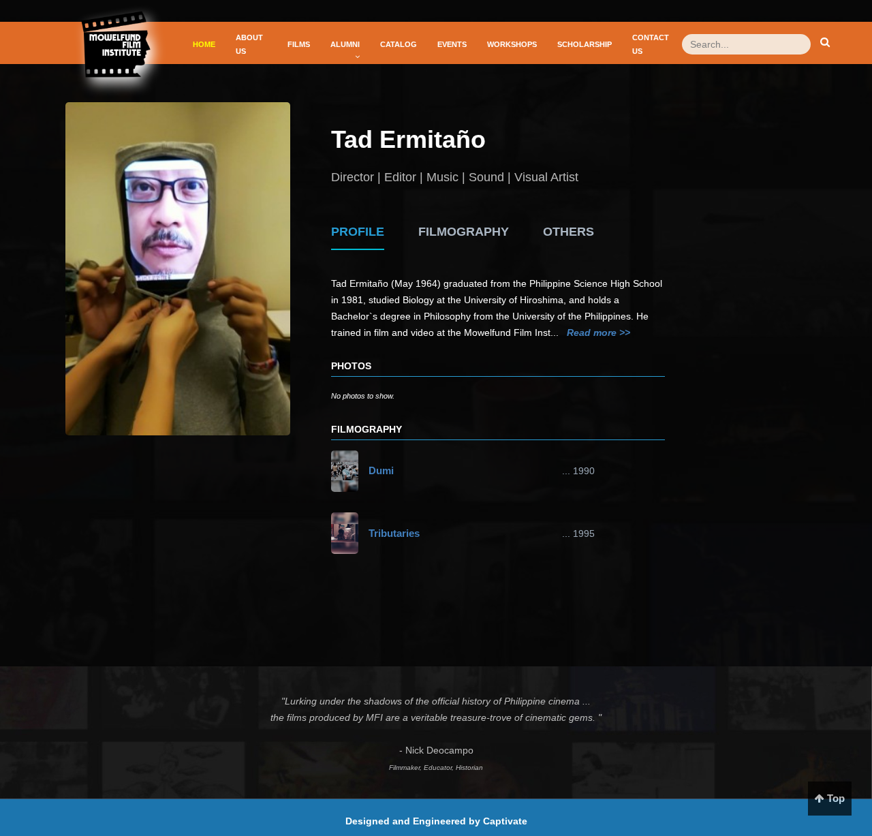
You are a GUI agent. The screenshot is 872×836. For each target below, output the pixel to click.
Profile (357, 231)
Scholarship (584, 44)
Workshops (512, 44)
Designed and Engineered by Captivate (436, 821)
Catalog (398, 44)
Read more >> (598, 332)
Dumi (381, 470)
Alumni (345, 44)
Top (834, 798)
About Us (249, 44)
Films (298, 44)
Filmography (463, 231)
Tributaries (394, 533)
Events (452, 44)
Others (568, 231)
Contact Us (650, 44)
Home (204, 44)
